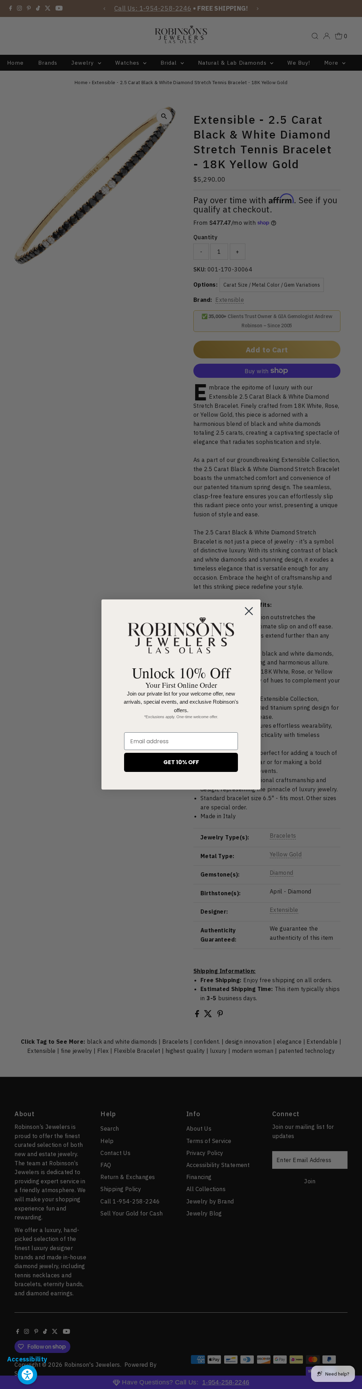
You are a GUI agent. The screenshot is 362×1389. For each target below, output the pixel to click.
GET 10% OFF (181, 762)
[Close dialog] (249, 611)
